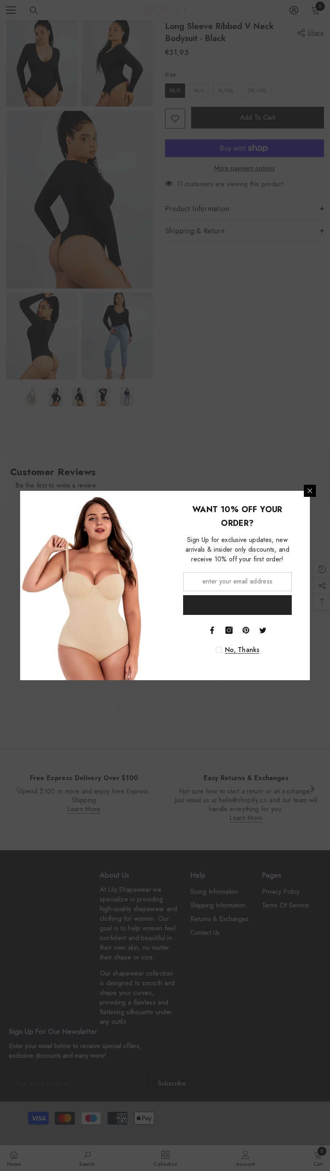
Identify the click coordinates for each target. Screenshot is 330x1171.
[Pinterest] (245, 630)
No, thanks (242, 650)
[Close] (310, 491)
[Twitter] (262, 630)
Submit (237, 604)
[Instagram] (229, 630)
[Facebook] (212, 630)
